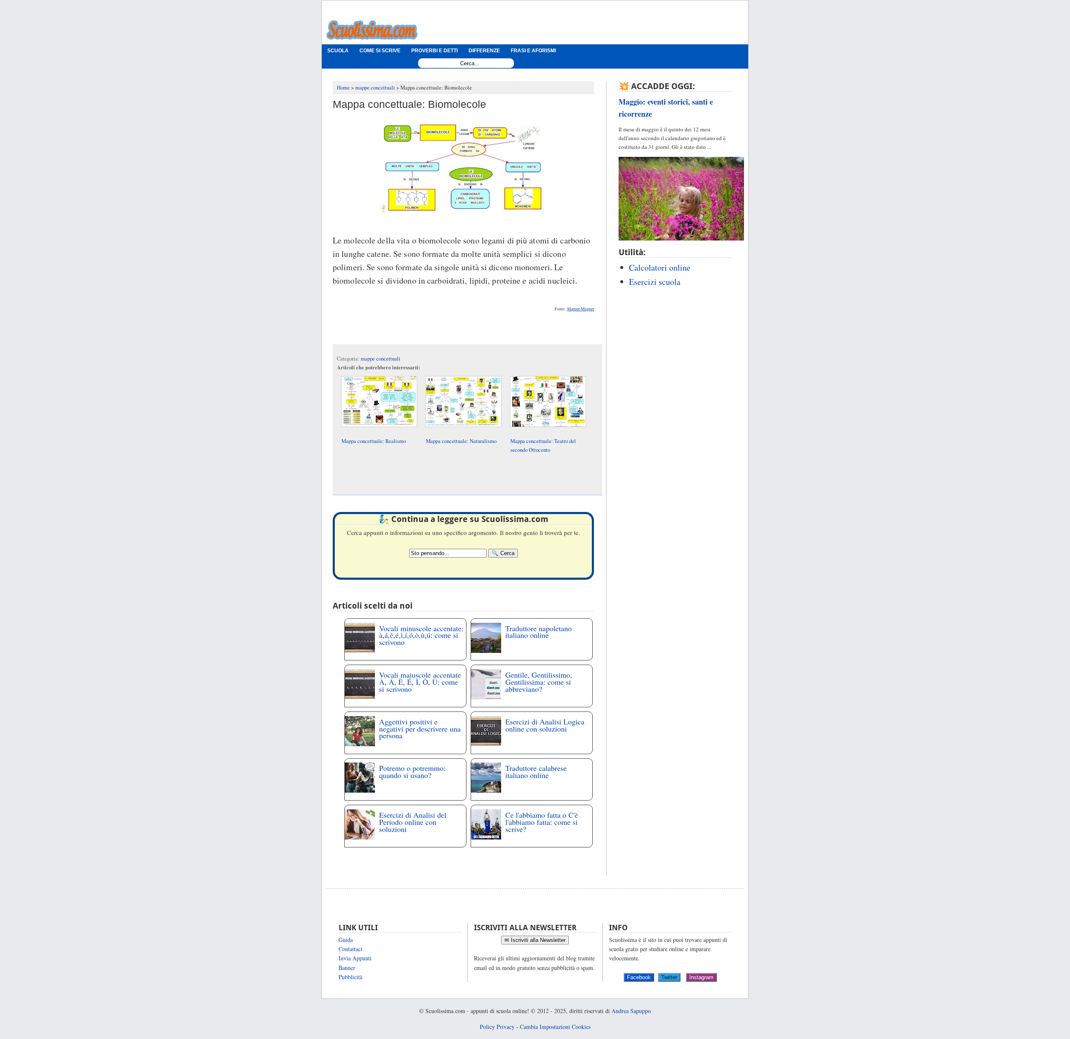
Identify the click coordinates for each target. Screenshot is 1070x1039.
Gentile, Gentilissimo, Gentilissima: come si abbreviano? (538, 682)
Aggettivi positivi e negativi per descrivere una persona (420, 729)
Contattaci (350, 949)
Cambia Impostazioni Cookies (555, 1027)
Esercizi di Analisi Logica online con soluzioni (544, 725)
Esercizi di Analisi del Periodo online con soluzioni (412, 822)
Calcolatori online (659, 267)
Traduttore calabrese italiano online (536, 771)
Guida (346, 940)
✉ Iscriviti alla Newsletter (535, 940)
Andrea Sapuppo (631, 1011)
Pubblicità (350, 977)
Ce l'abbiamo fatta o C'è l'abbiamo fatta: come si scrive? (541, 822)
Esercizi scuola (654, 281)
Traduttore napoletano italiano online (538, 631)
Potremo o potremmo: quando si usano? (412, 771)
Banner (347, 968)
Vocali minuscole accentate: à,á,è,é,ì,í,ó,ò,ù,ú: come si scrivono (421, 635)
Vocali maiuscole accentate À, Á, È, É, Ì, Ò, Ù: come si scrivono (420, 682)
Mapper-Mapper (580, 309)
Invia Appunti (355, 958)
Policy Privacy (497, 1027)
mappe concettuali (380, 358)
